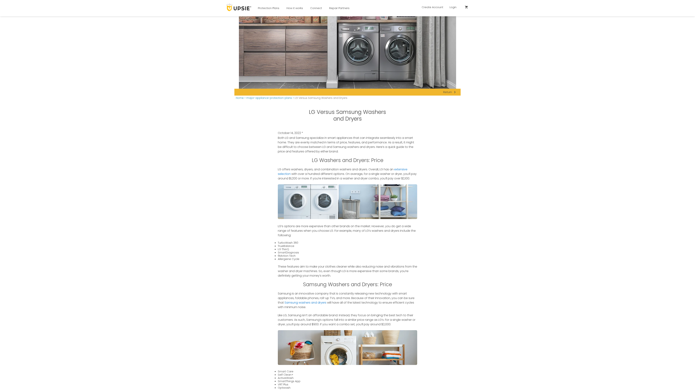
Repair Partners (339, 8)
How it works (295, 8)
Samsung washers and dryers (305, 302)
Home (240, 98)
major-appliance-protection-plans (269, 98)
